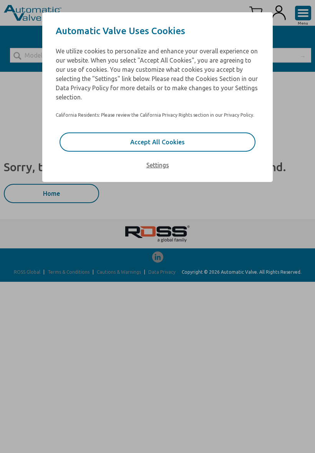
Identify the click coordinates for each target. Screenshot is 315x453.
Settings (157, 165)
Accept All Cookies (157, 142)
